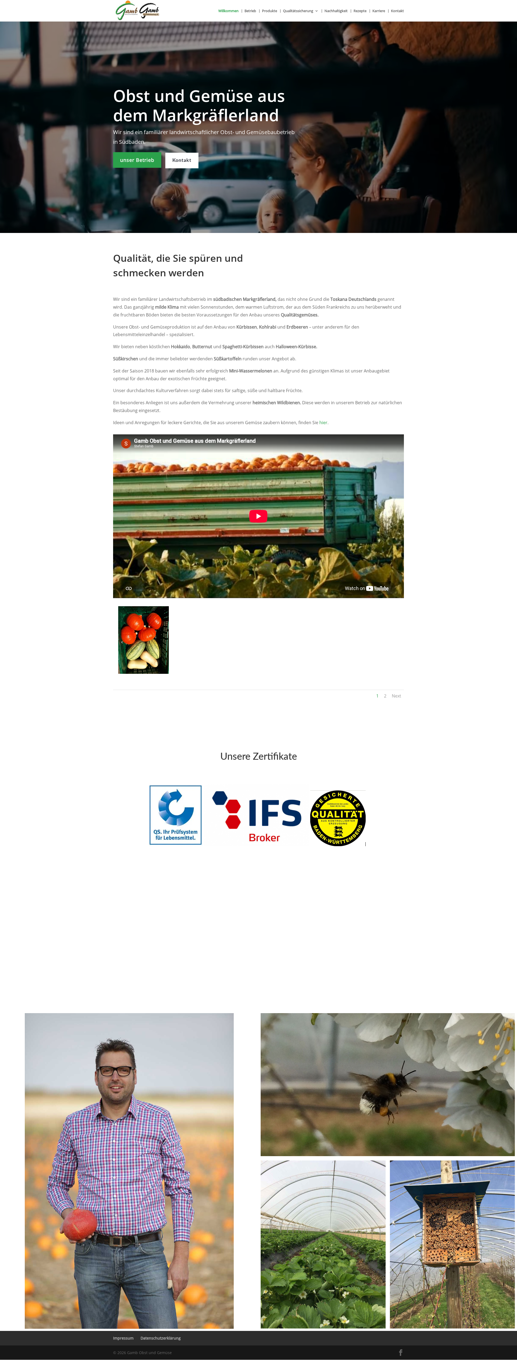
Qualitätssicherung (298, 11)
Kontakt (397, 11)
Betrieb (250, 11)
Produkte (269, 11)
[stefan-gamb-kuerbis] (129, 1171)
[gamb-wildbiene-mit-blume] (387, 1084)
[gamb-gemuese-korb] (143, 672)
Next (396, 696)
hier (323, 423)
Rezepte (360, 11)
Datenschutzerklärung (161, 1338)
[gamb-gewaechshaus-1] (323, 1244)
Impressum (123, 1338)
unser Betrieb (137, 160)
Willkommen (228, 11)
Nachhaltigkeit (336, 11)
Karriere (378, 11)
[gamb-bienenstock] (452, 1244)
